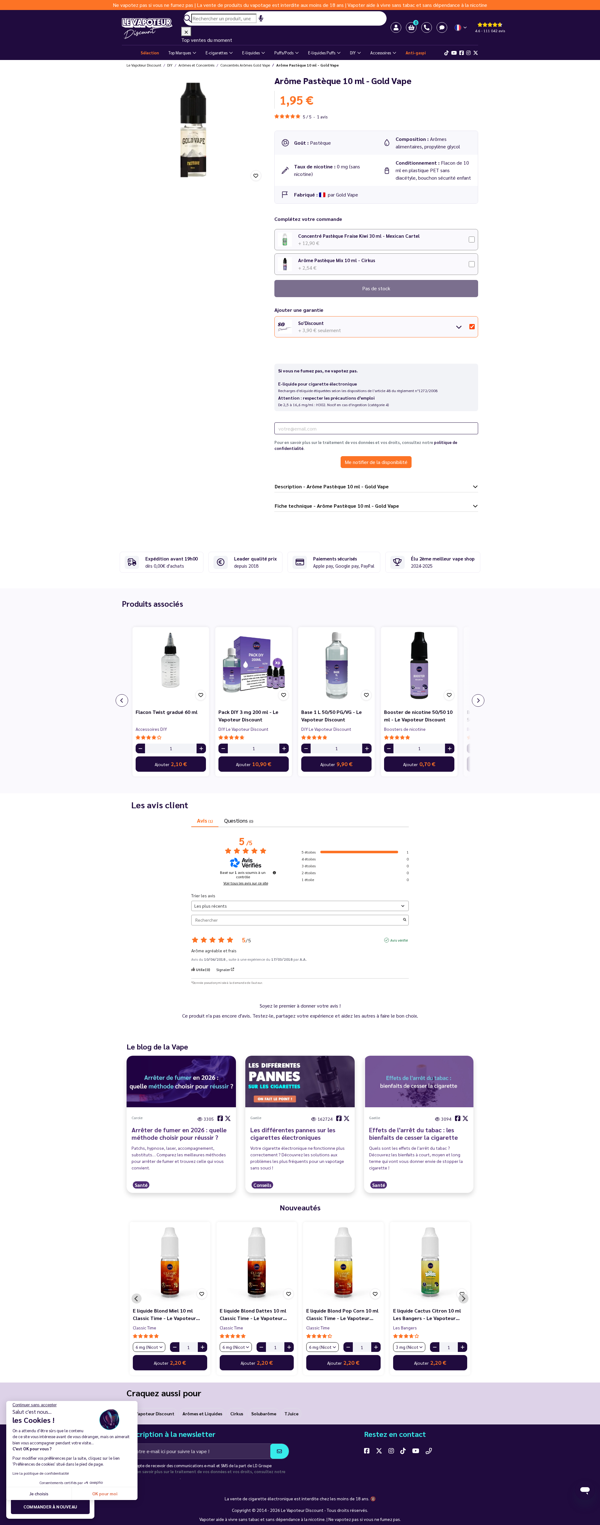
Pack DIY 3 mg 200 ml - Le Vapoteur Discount (248, 716)
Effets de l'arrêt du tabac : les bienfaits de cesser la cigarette (413, 1133)
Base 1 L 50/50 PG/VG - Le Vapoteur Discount (331, 716)
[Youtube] (454, 53)
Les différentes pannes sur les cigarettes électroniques (292, 1133)
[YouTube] (415, 1451)
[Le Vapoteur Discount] (151, 28)
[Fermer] (186, 31)
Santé (141, 1185)
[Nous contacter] (429, 1451)
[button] (411, 27)
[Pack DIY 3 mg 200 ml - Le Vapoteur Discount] (253, 665)
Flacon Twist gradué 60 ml (167, 712)
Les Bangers (405, 1327)
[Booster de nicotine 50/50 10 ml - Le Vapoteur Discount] (419, 665)
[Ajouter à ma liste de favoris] (256, 175)
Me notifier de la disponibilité (376, 462)
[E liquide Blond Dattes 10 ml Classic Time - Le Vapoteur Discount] (257, 1262)
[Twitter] (475, 53)
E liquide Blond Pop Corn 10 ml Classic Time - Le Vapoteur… (342, 1314)
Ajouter (171, 763)
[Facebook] (461, 53)
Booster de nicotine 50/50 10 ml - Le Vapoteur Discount (418, 716)
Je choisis (38, 1493)
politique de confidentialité (153, 1477)
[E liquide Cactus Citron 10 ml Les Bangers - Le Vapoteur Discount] (430, 1262)
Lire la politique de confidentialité (40, 1473)
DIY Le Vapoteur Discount (243, 729)
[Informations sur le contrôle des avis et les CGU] (274, 872)
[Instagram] (468, 53)
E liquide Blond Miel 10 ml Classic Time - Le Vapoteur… (166, 1314)
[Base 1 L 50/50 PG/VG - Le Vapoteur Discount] (336, 665)
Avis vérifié (399, 940)
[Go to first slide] (463, 1298)
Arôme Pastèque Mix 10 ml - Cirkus (336, 260)
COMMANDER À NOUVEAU (50, 1506)
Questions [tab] (238, 820)
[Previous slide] (137, 1298)
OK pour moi (105, 1493)
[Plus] (201, 748)
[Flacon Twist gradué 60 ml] (170, 665)
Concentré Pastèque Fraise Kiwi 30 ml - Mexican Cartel (359, 236)
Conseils (262, 1185)
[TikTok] (446, 53)
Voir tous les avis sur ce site (245, 883)
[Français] (461, 27)
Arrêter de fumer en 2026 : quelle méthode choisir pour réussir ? (179, 1133)
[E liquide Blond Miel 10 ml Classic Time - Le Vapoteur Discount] (170, 1262)
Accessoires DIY (151, 729)
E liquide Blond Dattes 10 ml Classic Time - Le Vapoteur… (253, 1314)
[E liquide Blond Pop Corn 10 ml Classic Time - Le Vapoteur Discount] (343, 1262)
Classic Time (144, 1327)
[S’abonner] (279, 1451)
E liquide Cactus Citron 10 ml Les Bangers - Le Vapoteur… (427, 1314)
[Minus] (140, 748)
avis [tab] (205, 820)
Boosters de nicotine (405, 729)
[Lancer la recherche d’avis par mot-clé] (404, 920)
